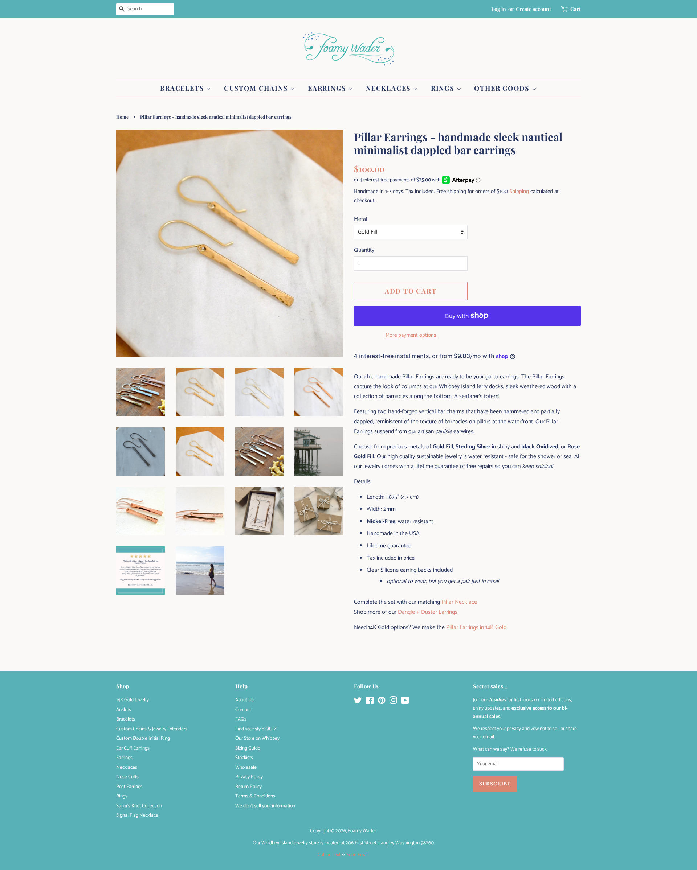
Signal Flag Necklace (137, 815)
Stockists (244, 758)
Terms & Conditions (255, 796)
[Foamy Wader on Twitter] (358, 702)
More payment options (411, 335)
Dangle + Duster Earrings (427, 612)
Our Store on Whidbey (257, 738)
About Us (244, 700)
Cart (575, 8)
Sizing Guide (247, 748)
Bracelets (183, 88)
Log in (498, 8)
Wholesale (246, 767)
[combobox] (145, 9)
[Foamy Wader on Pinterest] (382, 702)
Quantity (364, 250)
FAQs (240, 719)
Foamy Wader (362, 831)
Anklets (123, 710)
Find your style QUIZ (256, 729)
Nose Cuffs (127, 777)
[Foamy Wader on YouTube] (405, 702)
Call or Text (329, 855)
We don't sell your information (265, 806)
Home (122, 117)
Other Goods (503, 88)
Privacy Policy (249, 777)
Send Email (357, 855)
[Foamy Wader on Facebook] (370, 702)
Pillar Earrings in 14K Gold (476, 627)
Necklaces (389, 88)
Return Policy (248, 787)
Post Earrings (129, 787)
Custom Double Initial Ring (143, 738)
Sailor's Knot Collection (139, 806)
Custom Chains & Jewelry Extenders (151, 729)
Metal (360, 219)
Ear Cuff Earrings (133, 748)
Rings (444, 88)
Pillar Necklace (459, 602)
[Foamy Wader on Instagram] (393, 702)
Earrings (328, 88)
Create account (533, 8)
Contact (243, 710)
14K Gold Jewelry (132, 700)
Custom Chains (257, 88)
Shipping (519, 191)
